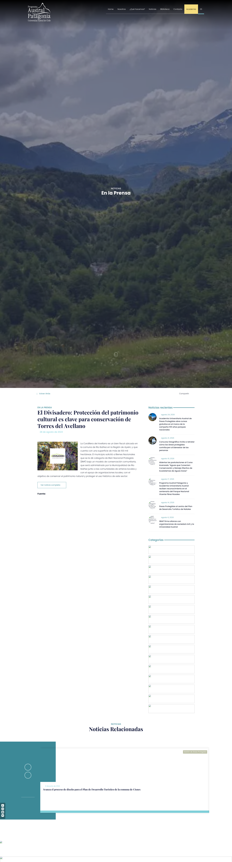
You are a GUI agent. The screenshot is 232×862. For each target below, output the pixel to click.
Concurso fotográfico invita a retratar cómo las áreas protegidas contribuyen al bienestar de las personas (177, 446)
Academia (191, 9)
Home (111, 9)
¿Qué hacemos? (137, 9)
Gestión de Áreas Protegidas (195, 752)
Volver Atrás (44, 393)
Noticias (152, 9)
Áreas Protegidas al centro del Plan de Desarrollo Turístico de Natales (175, 507)
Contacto (177, 9)
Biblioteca (164, 9)
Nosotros (121, 9)
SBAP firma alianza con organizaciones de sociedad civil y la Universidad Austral (176, 524)
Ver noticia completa (50, 485)
